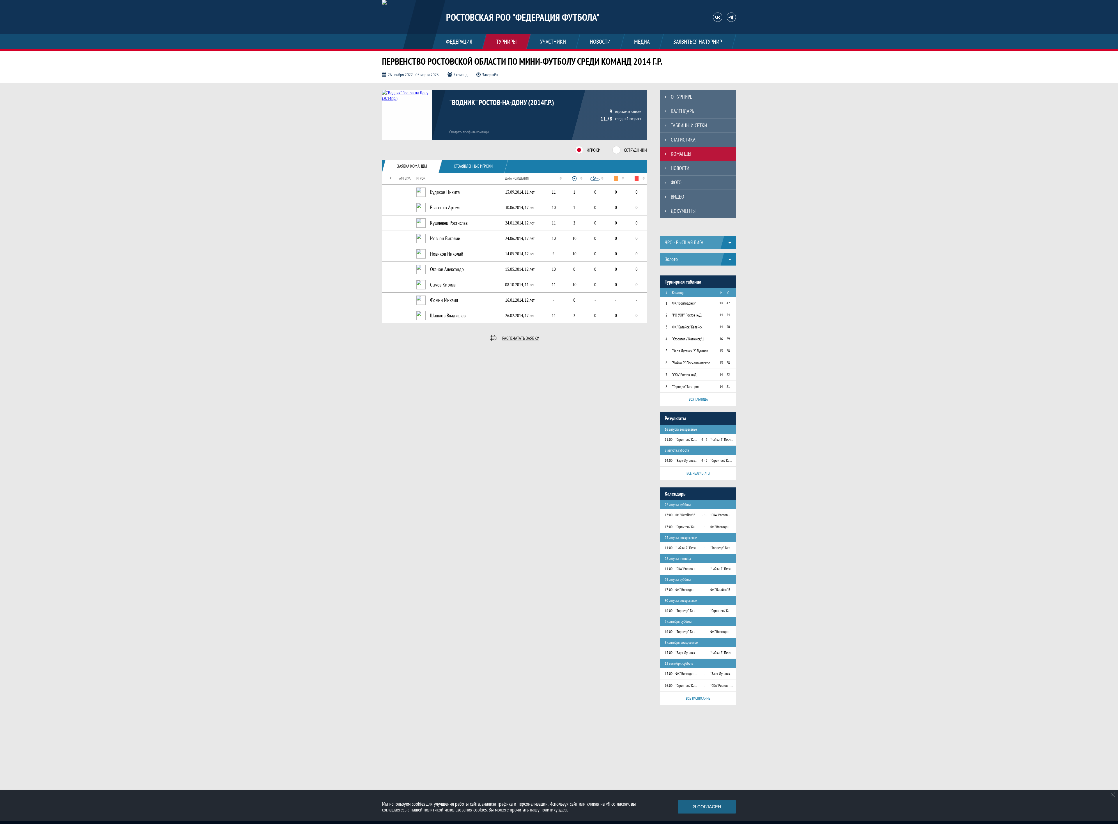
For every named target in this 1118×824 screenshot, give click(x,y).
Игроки (594, 150)
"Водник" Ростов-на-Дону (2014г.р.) (501, 102)
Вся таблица (698, 399)
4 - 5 (704, 439)
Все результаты (698, 473)
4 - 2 (704, 460)
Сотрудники (635, 150)
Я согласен (707, 806)
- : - (704, 514)
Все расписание (698, 698)
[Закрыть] (1113, 794)
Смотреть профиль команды (469, 132)
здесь (563, 809)
